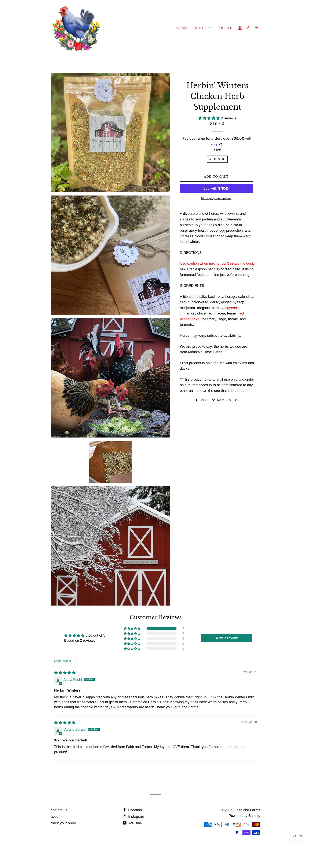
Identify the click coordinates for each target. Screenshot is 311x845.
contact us (59, 810)
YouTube (134, 823)
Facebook (135, 810)
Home (182, 28)
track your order (63, 823)
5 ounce (217, 159)
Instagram (135, 817)
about (55, 817)
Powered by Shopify (244, 816)
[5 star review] (65, 673)
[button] (209, 118)
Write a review (226, 638)
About (225, 28)
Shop (201, 28)
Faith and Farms (247, 810)
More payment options (216, 198)
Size (217, 150)
